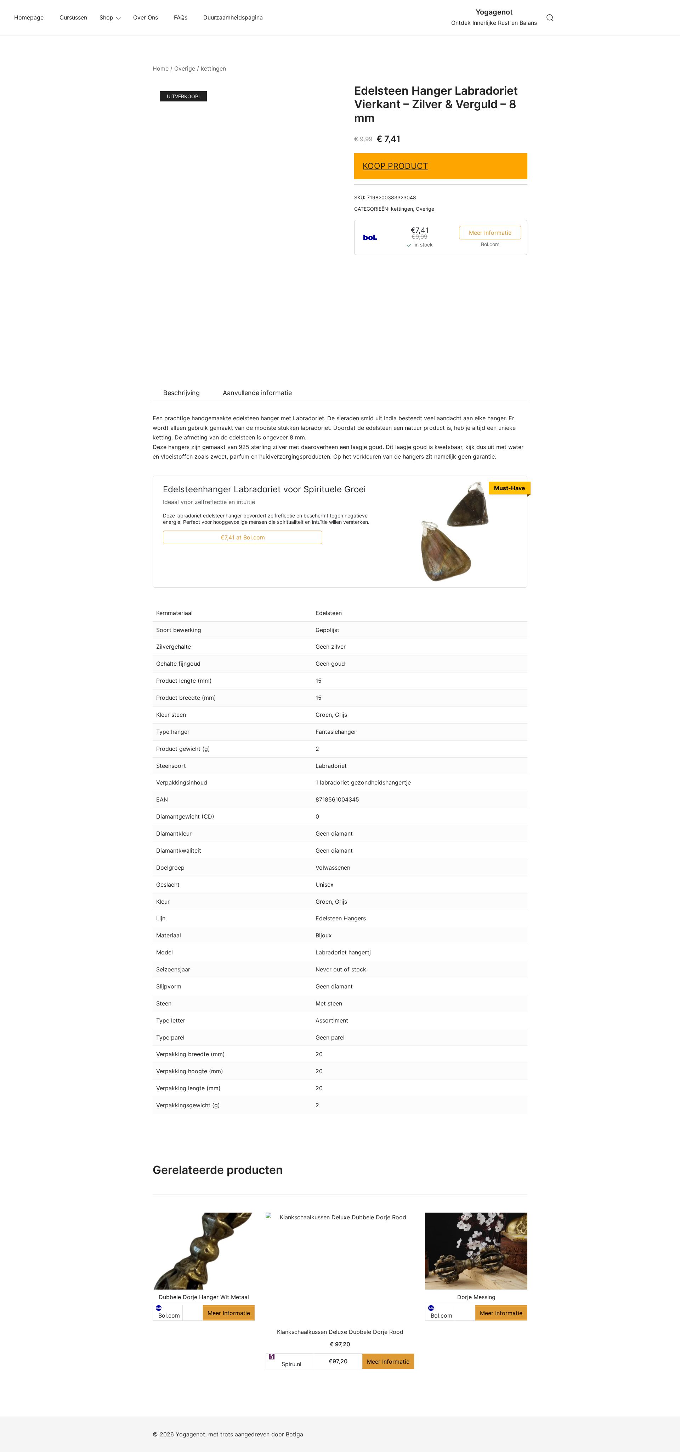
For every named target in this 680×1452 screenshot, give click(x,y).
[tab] (181, 393)
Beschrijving (181, 393)
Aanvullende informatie (257, 393)
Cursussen (73, 17)
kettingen (213, 68)
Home (161, 68)
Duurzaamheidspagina (234, 17)
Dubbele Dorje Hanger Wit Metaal (204, 1297)
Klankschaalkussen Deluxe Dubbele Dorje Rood (340, 1331)
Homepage (30, 17)
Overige (184, 68)
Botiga (294, 1434)
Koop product (395, 166)
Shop (106, 17)
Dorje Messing (476, 1297)
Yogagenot (494, 12)
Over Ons (147, 17)
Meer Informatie (490, 232)
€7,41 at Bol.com (243, 537)
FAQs (182, 17)
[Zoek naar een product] (550, 17)
